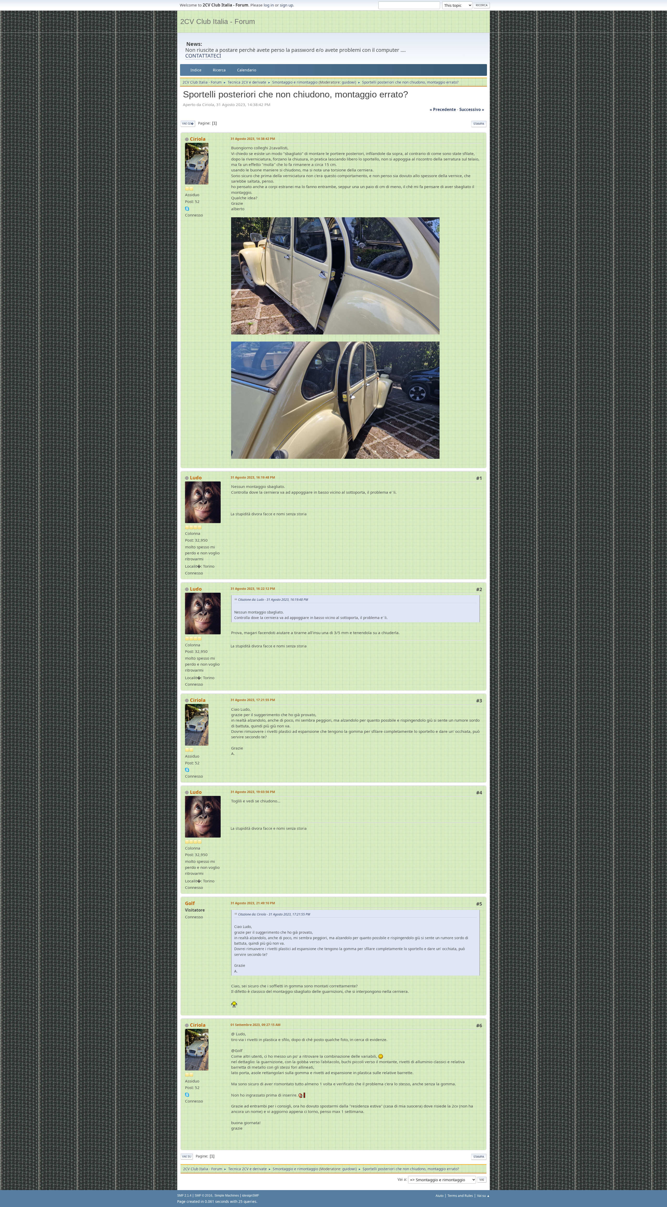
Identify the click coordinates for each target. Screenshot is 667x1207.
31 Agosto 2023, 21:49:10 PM (253, 903)
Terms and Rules (460, 1195)
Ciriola (198, 139)
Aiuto (439, 1195)
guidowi (348, 82)
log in (269, 5)
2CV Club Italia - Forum (217, 21)
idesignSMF (250, 1195)
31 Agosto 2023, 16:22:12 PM (253, 588)
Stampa (478, 124)
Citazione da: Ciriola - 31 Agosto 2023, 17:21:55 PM (274, 914)
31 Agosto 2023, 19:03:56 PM (253, 792)
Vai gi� (188, 123)
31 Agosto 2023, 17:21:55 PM (253, 700)
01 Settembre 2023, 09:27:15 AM (256, 1025)
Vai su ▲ (483, 1195)
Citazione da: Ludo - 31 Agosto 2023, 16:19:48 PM (273, 599)
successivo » (471, 109)
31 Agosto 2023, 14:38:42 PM (253, 139)
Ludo (196, 477)
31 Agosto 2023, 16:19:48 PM (253, 477)
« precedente (443, 109)
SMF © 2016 (203, 1195)
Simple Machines (226, 1195)
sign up (286, 5)
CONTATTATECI (203, 55)
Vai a (402, 1179)
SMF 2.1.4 (184, 1195)
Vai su (186, 1156)
